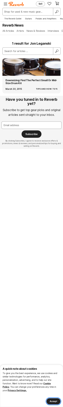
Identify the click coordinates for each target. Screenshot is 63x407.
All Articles (8, 30)
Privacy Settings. (17, 390)
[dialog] (31, 386)
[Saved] (49, 3)
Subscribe (31, 134)
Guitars (28, 18)
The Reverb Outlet (12, 18)
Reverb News (13, 25)
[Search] (56, 11)
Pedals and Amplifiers (46, 18)
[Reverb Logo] (16, 4)
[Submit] (57, 51)
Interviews (53, 30)
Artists (20, 30)
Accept (53, 401)
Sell (40, 3)
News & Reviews (35, 30)
